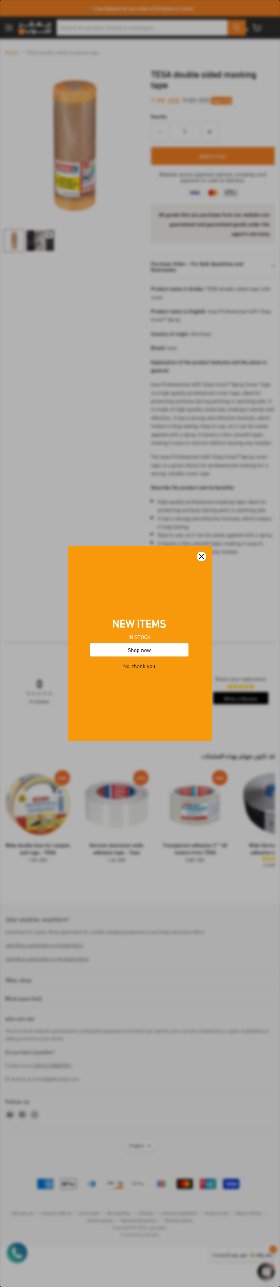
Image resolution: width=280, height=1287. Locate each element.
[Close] (201, 556)
